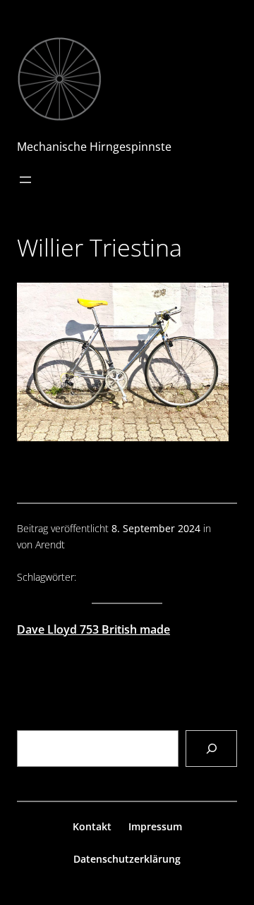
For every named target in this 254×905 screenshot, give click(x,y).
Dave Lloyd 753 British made (93, 629)
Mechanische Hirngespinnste (94, 146)
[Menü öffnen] (25, 179)
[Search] (211, 748)
